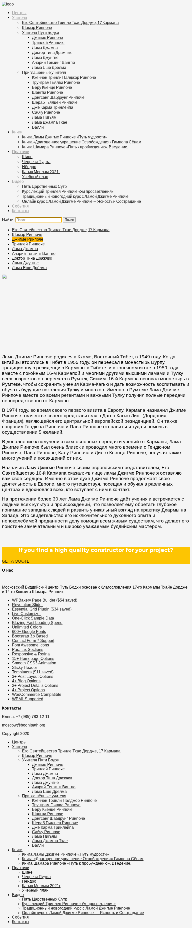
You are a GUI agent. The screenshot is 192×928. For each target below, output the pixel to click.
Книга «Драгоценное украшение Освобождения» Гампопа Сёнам (81, 141)
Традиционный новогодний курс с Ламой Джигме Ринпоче (75, 196)
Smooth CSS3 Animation (34, 663)
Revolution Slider (27, 605)
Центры (19, 12)
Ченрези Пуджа (36, 161)
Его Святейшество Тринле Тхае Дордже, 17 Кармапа (70, 22)
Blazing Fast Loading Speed (37, 622)
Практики (20, 151)
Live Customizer (26, 614)
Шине (27, 156)
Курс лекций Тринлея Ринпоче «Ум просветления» (68, 191)
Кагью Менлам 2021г (41, 171)
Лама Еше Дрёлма (49, 67)
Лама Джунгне (45, 57)
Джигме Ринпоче (47, 37)
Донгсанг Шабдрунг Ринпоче (58, 97)
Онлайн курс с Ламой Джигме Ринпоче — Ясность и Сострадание (81, 201)
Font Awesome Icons (30, 645)
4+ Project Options (28, 690)
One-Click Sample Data (33, 618)
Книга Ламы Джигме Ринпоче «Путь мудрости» (64, 136)
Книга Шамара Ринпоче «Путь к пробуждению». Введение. (75, 146)
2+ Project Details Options (35, 685)
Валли (38, 127)
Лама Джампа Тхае (49, 122)
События (20, 206)
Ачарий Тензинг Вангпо (53, 62)
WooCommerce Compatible (36, 694)
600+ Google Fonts (29, 631)
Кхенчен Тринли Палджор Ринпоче (64, 77)
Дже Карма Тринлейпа (52, 107)
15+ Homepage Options (33, 658)
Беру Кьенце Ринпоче (52, 87)
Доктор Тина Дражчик (52, 52)
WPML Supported (27, 699)
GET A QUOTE (16, 561)
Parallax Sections (27, 649)
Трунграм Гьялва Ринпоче (56, 82)
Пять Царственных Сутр (44, 186)
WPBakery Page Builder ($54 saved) (44, 600)
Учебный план (35, 176)
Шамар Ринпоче (37, 27)
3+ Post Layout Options (32, 676)
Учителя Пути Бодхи (40, 32)
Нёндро (29, 166)
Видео (18, 181)
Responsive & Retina (31, 654)
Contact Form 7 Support (33, 640)
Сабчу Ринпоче (46, 112)
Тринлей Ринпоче (48, 42)
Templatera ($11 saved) (33, 672)
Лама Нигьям (44, 117)
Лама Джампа (45, 47)
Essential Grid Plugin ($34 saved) (42, 609)
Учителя (19, 17)
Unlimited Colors (27, 627)
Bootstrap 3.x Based (30, 636)
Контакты (20, 210)
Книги (17, 132)
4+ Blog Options (26, 681)
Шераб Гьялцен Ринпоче (55, 102)
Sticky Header (24, 667)
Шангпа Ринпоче (47, 92)
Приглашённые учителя (44, 72)
